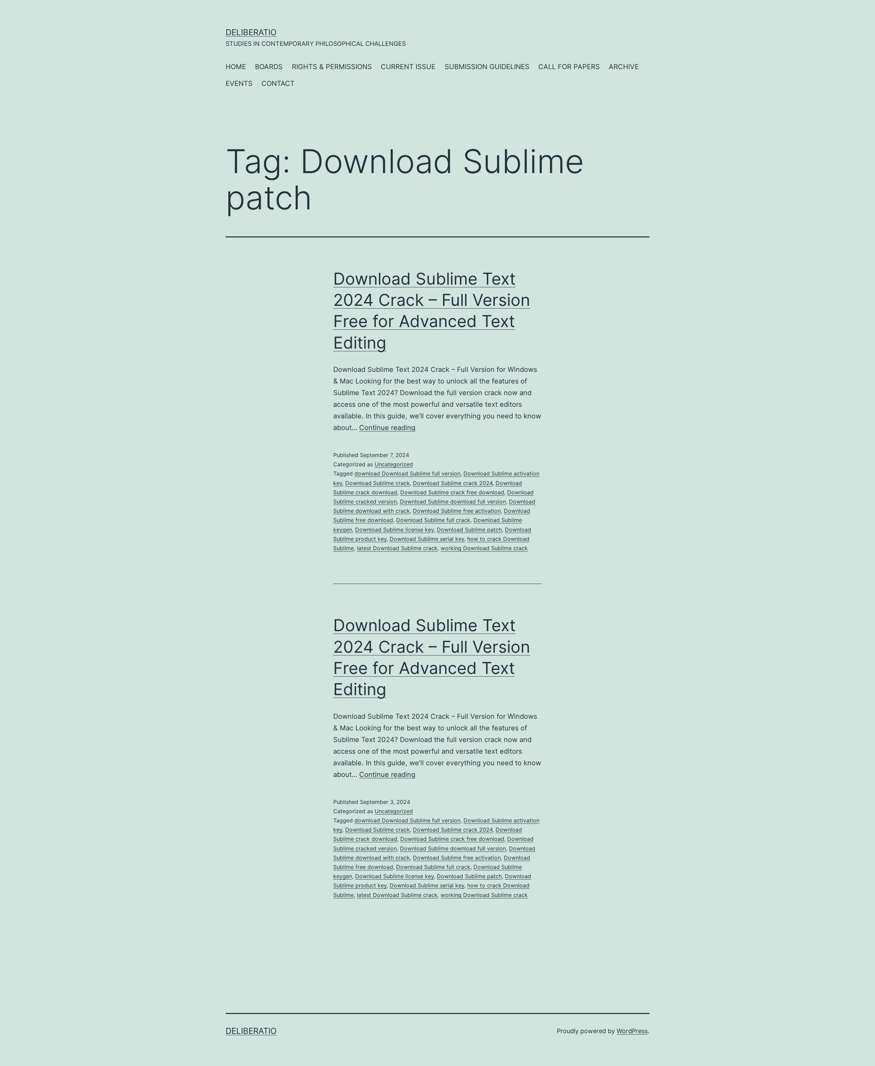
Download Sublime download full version (453, 501)
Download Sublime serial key (427, 538)
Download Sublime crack (377, 483)
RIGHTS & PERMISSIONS (332, 67)
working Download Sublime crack (484, 548)
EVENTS (239, 83)
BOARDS (269, 67)
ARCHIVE (624, 67)
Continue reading (387, 428)
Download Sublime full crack (433, 520)
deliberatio (251, 32)
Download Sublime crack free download (452, 492)
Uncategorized (394, 464)
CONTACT (278, 83)
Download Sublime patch (469, 529)
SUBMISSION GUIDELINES (487, 67)
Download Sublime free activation (457, 510)
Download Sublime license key (394, 529)
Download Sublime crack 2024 (453, 483)
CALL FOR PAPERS (569, 67)
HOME (236, 67)
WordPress (632, 1031)
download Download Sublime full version (407, 473)
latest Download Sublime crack (397, 548)
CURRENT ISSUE (408, 67)
